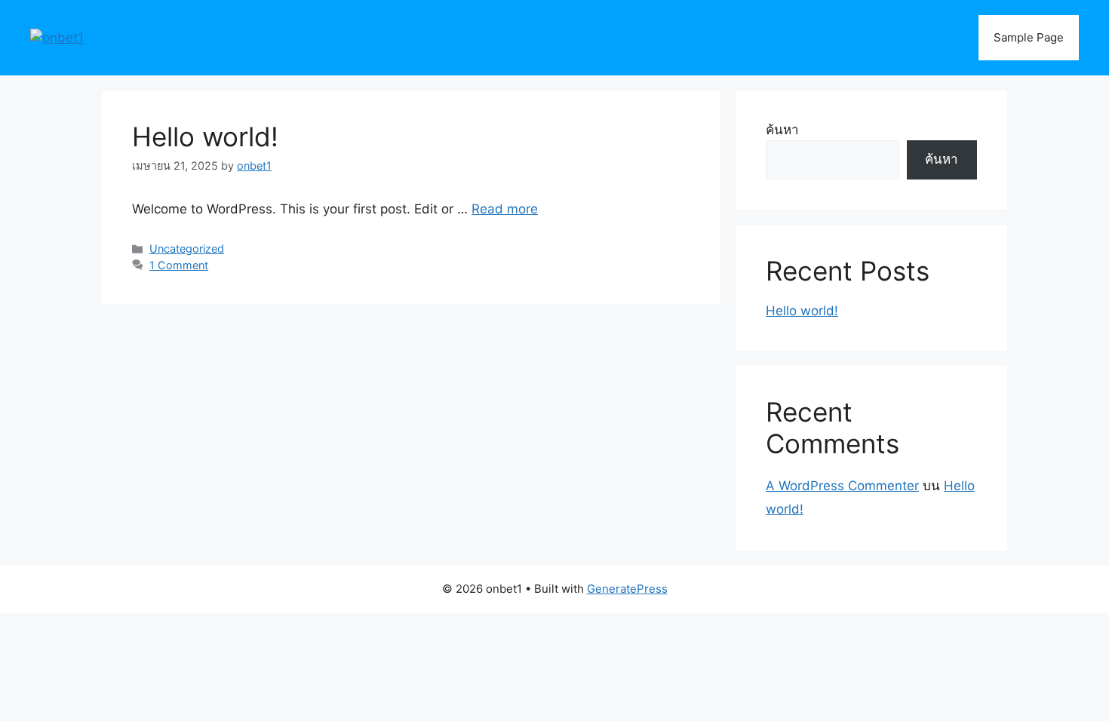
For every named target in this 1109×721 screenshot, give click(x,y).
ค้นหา (782, 129)
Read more (505, 208)
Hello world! (205, 136)
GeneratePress (627, 588)
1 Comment (178, 265)
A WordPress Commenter (842, 485)
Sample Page (1029, 37)
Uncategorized (186, 248)
